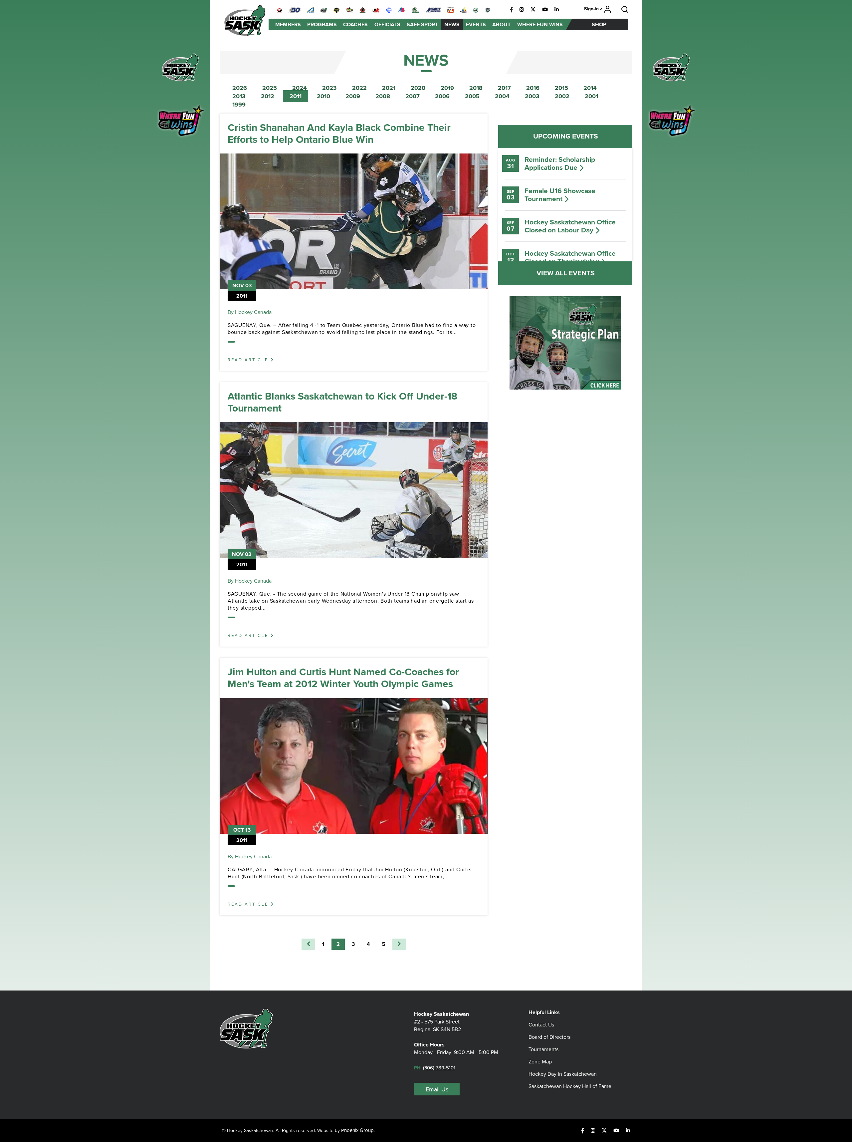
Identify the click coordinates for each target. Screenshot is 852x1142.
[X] (533, 10)
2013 (239, 96)
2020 (418, 88)
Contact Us (541, 1024)
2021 (388, 88)
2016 (532, 88)
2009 (352, 96)
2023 (329, 88)
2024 (299, 88)
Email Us (437, 1089)
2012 (267, 96)
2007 (412, 96)
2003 (532, 96)
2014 (590, 88)
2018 (476, 88)
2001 (591, 96)
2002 (562, 96)
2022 (359, 88)
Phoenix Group (357, 1130)
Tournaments (543, 1049)
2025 (269, 88)
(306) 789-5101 (439, 1067)
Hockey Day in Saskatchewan (563, 1074)
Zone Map (540, 1061)
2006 (442, 96)
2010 (323, 96)
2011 (296, 96)
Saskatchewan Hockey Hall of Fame (570, 1086)
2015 (561, 88)
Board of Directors (549, 1037)
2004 (502, 96)
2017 (504, 88)
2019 (447, 88)
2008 (382, 96)
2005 (472, 96)
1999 (239, 104)
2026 (239, 88)
